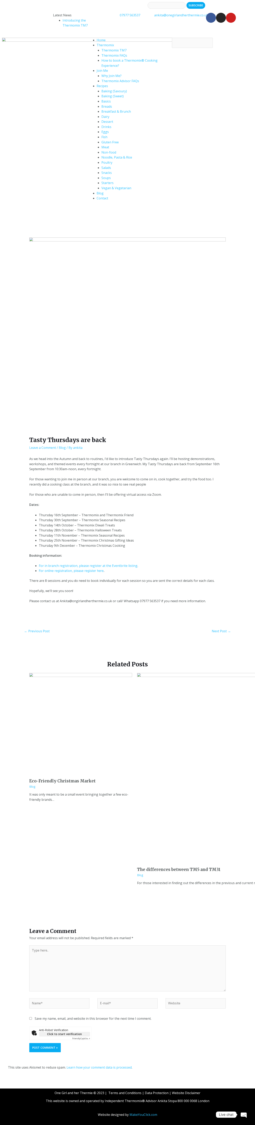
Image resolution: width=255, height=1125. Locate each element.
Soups (106, 178)
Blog (100, 193)
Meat (105, 147)
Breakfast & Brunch (116, 111)
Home (101, 40)
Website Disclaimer (186, 1093)
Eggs (105, 132)
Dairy (105, 116)
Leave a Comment (42, 447)
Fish (104, 137)
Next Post (221, 631)
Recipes (102, 86)
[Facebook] (211, 18)
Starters (107, 183)
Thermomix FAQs (114, 55)
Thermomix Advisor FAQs (120, 81)
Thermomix (105, 45)
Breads (106, 106)
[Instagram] (221, 18)
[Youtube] (231, 18)
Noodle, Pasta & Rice (116, 157)
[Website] (196, 1004)
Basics (106, 101)
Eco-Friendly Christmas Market (62, 780)
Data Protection (157, 1093)
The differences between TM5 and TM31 (179, 869)
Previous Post (37, 631)
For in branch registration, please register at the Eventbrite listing (88, 565)
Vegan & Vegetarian (116, 188)
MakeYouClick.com (143, 1114)
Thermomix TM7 (114, 50)
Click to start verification (64, 1034)
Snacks (106, 172)
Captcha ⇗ (81, 1038)
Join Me (102, 70)
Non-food (108, 152)
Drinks (106, 127)
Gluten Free (110, 142)
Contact (102, 198)
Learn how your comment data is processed (99, 1067)
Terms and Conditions (124, 1093)
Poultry (106, 162)
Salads (106, 167)
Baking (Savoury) (114, 91)
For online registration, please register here (71, 571)
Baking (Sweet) (112, 96)
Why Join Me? (111, 76)
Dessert (107, 121)
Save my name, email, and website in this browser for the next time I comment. (93, 1018)
